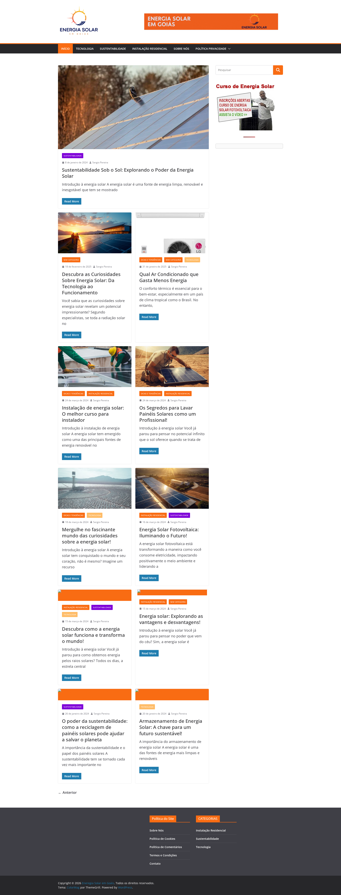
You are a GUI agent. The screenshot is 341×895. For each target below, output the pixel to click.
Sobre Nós (181, 49)
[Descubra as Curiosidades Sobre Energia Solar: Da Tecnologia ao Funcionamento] (94, 232)
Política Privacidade (211, 49)
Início (65, 49)
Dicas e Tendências (151, 259)
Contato (155, 863)
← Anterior (67, 792)
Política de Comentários (166, 847)
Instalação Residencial (149, 49)
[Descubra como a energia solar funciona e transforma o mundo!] (94, 595)
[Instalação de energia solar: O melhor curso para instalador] (94, 366)
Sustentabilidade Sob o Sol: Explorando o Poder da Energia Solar (128, 172)
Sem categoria (71, 259)
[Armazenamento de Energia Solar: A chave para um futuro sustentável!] (172, 694)
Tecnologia (85, 49)
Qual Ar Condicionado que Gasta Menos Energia (169, 277)
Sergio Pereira (100, 162)
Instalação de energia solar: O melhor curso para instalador (93, 413)
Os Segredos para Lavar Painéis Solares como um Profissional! (167, 413)
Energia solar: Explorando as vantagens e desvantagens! (171, 619)
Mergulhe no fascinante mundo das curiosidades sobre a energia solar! (90, 535)
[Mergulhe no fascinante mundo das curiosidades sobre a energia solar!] (94, 488)
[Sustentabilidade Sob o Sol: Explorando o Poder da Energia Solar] (133, 107)
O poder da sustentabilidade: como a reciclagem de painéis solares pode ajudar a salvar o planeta (94, 730)
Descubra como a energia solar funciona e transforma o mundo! (93, 635)
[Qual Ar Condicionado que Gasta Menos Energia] (172, 232)
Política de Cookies (162, 839)
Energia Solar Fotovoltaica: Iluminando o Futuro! (169, 532)
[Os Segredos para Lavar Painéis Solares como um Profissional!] (172, 366)
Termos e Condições (163, 855)
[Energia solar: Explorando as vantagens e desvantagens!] (172, 592)
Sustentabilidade (113, 49)
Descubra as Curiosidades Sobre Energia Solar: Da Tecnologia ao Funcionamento (91, 283)
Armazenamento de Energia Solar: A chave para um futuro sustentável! (170, 727)
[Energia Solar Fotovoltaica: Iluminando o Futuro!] (172, 488)
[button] (228, 48)
